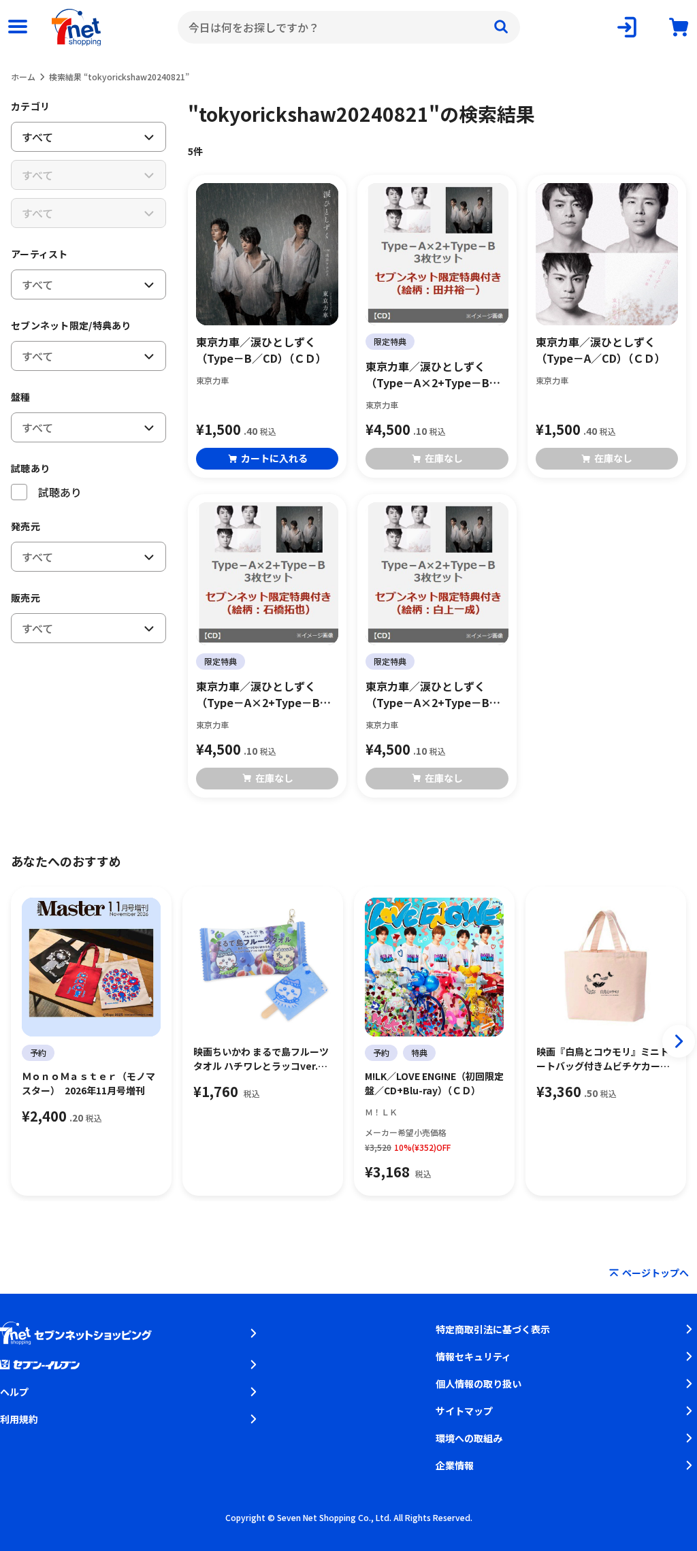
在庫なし (444, 458)
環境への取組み (469, 1438)
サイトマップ (464, 1411)
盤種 (21, 397)
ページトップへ (655, 1272)
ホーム (23, 76)
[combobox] (349, 27)
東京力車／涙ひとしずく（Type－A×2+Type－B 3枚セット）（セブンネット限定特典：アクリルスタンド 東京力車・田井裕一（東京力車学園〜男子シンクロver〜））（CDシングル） (436, 374)
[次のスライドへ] (678, 1041)
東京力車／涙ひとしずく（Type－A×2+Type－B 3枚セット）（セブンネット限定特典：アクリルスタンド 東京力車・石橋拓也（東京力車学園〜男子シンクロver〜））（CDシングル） (267, 694)
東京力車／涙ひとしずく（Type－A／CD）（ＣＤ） (601, 349)
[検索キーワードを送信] (501, 27)
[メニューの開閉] (17, 27)
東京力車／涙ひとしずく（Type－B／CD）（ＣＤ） (261, 349)
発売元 (25, 526)
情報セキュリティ (473, 1356)
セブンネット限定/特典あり (71, 325)
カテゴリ (30, 106)
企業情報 (455, 1465)
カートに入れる (274, 458)
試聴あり (30, 468)
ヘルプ (14, 1392)
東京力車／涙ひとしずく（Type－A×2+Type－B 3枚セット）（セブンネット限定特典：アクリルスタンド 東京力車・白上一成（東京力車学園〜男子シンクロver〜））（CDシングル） (436, 694)
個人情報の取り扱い (478, 1383)
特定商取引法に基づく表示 (493, 1329)
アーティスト (39, 254)
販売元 (25, 597)
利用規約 (19, 1419)
